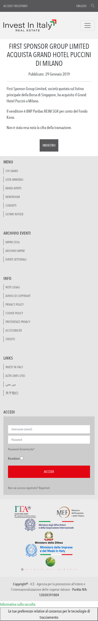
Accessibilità (13, 330)
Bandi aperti (13, 188)
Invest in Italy (14, 367)
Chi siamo (11, 171)
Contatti (10, 205)
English (81, 6)
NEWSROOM (12, 197)
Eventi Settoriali (15, 259)
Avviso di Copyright (18, 296)
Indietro (49, 145)
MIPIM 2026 (12, 242)
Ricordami (14, 458)
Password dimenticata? (21, 449)
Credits (10, 339)
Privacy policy (14, 304)
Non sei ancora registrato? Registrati (29, 488)
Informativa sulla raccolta (17, 604)
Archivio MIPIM (15, 251)
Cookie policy (14, 313)
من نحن (10, 384)
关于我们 (11, 393)
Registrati (20, 6)
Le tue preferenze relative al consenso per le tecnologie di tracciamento (49, 614)
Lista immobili (14, 179)
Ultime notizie (14, 214)
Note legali (12, 287)
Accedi (7, 6)
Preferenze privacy (17, 322)
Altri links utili (15, 376)
